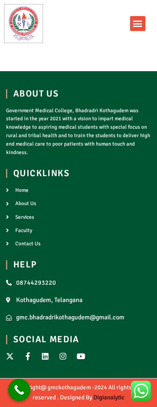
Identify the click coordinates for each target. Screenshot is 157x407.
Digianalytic (108, 397)
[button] (137, 23)
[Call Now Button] (19, 390)
